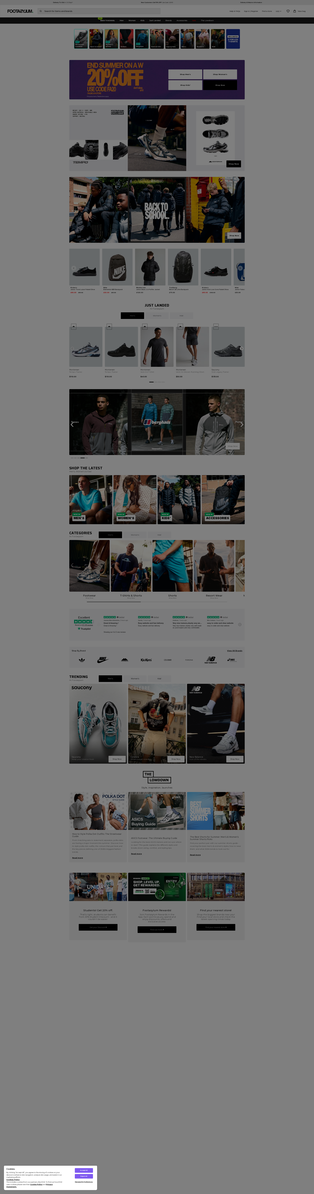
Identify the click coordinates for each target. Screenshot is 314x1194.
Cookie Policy (36, 1184)
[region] (50, 1177)
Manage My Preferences (84, 1182)
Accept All (84, 1170)
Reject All (83, 1176)
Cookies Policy (13, 1180)
